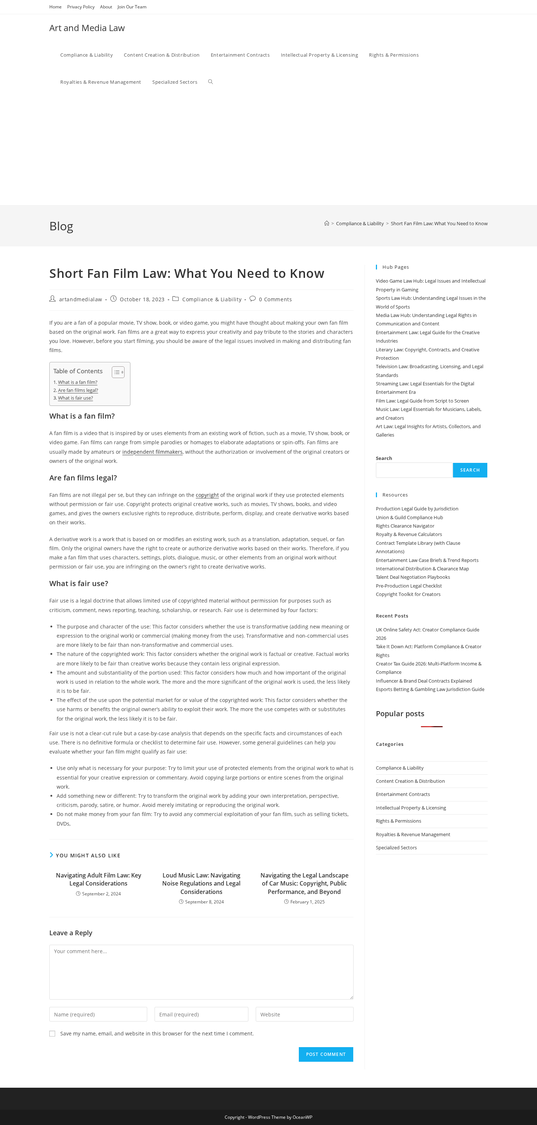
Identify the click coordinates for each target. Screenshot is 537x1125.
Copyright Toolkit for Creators (408, 594)
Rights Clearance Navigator (405, 525)
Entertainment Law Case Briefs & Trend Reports (427, 560)
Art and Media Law (87, 28)
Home (55, 7)
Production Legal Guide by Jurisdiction (417, 508)
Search (384, 458)
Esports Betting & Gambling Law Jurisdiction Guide (430, 689)
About (106, 7)
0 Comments (275, 299)
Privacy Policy (81, 7)
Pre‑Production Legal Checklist (409, 585)
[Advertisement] (274, 150)
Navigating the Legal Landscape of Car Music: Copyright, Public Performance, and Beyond (304, 883)
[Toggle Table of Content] (114, 372)
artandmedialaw (80, 299)
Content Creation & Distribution (410, 781)
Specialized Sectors (396, 847)
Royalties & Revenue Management (413, 834)
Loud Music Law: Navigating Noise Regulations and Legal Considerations (201, 883)
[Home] (326, 223)
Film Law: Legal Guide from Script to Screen (422, 400)
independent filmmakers (152, 451)
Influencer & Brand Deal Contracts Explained (424, 680)
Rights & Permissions (398, 821)
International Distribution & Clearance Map (422, 568)
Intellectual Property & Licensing (411, 807)
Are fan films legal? (78, 390)
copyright (207, 494)
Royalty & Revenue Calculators (409, 534)
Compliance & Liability (211, 299)
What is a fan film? (78, 382)
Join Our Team (132, 7)
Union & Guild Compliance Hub (409, 517)
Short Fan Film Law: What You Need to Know (439, 223)
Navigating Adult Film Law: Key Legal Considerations (98, 879)
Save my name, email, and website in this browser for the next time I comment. (157, 1033)
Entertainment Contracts (403, 794)
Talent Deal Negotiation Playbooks (413, 577)
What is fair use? (75, 398)
